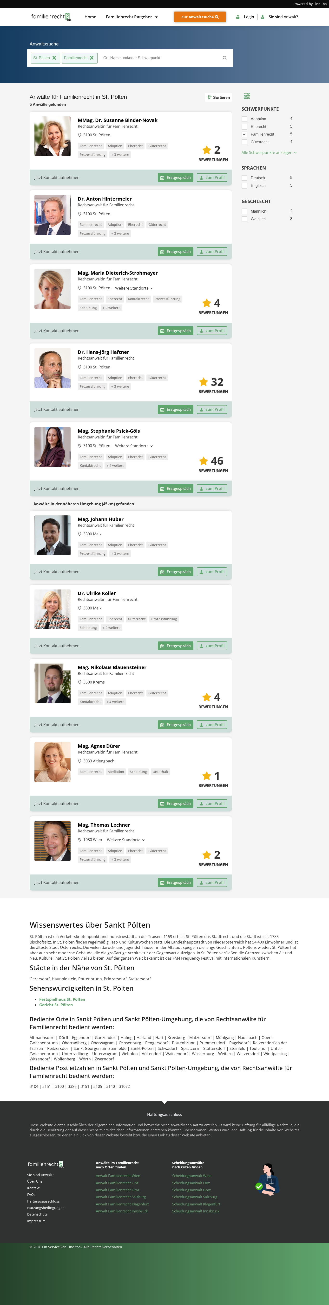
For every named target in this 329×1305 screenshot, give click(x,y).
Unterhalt (160, 771)
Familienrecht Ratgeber (129, 16)
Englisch (258, 186)
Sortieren (221, 97)
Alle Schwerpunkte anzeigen (267, 152)
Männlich (258, 211)
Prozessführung (92, 154)
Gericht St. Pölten (56, 1004)
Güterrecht (157, 146)
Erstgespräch (179, 177)
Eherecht (135, 146)
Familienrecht (75, 58)
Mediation (116, 771)
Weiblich (258, 219)
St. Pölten (41, 58)
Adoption (115, 146)
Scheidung (88, 307)
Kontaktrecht (138, 299)
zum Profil (215, 177)
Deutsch (258, 178)
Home (90, 16)
